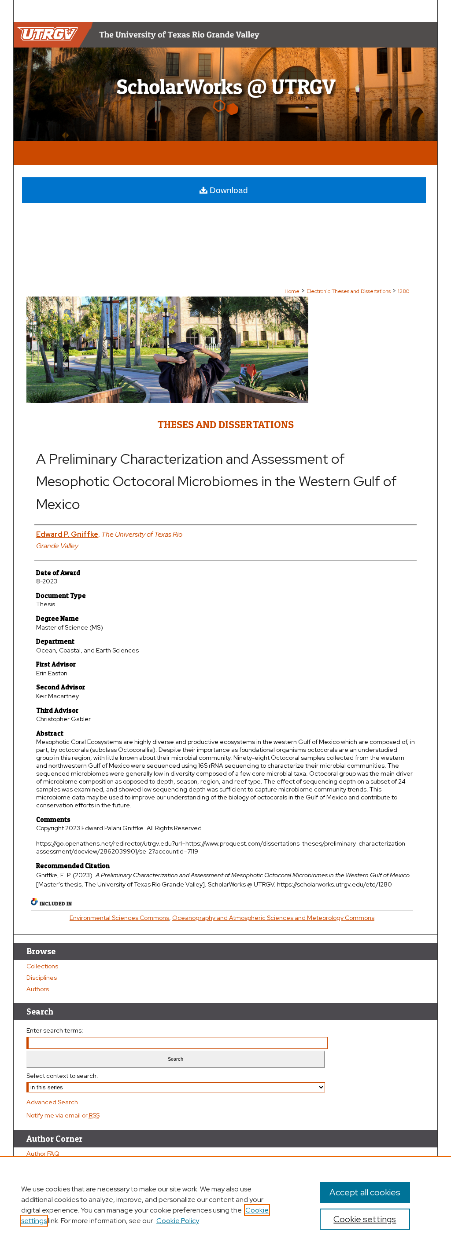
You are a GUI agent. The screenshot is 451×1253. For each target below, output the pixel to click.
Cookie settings (364, 1219)
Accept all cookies (364, 1192)
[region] (225, 1204)
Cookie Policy (177, 1220)
